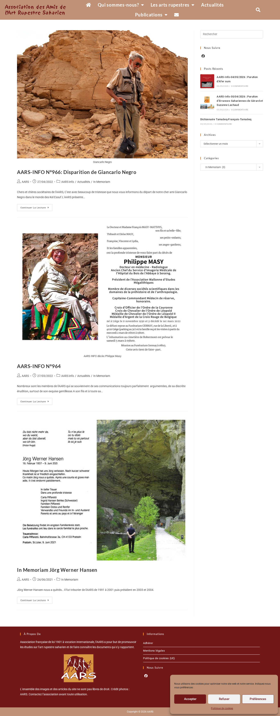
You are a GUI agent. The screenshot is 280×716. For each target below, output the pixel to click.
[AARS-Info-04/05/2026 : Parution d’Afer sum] (207, 81)
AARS (25, 181)
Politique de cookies (222, 708)
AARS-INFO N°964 (39, 366)
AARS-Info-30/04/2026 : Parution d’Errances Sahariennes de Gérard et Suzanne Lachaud (240, 101)
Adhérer (148, 643)
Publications (149, 14)
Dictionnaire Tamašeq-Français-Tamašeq (226, 119)
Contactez (35, 694)
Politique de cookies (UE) (159, 658)
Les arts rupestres (170, 5)
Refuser (224, 699)
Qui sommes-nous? (118, 5)
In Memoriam (101, 181)
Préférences (258, 699)
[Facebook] (203, 56)
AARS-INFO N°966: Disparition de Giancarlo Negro (76, 172)
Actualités (212, 5)
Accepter (190, 699)
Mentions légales (154, 650)
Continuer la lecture (36, 206)
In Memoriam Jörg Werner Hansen (57, 570)
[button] (258, 10)
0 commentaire (239, 86)
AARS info (67, 181)
